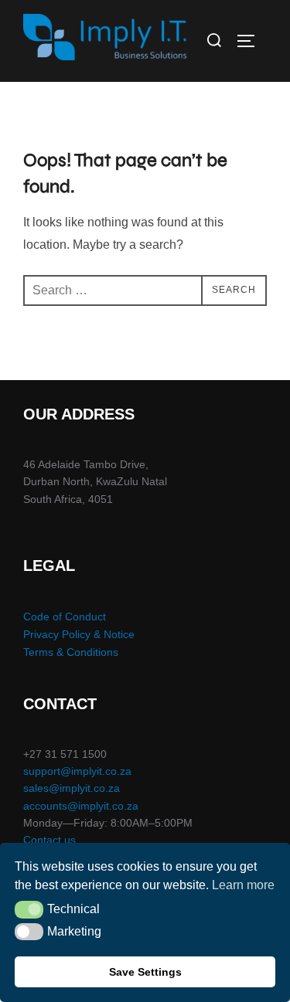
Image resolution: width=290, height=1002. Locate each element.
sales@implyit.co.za (71, 788)
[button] (29, 909)
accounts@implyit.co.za (80, 806)
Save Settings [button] (145, 972)
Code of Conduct (64, 616)
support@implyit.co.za (77, 771)
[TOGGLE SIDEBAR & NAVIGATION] (251, 41)
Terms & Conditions (70, 652)
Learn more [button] (243, 885)
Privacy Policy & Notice (79, 634)
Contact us (49, 840)
